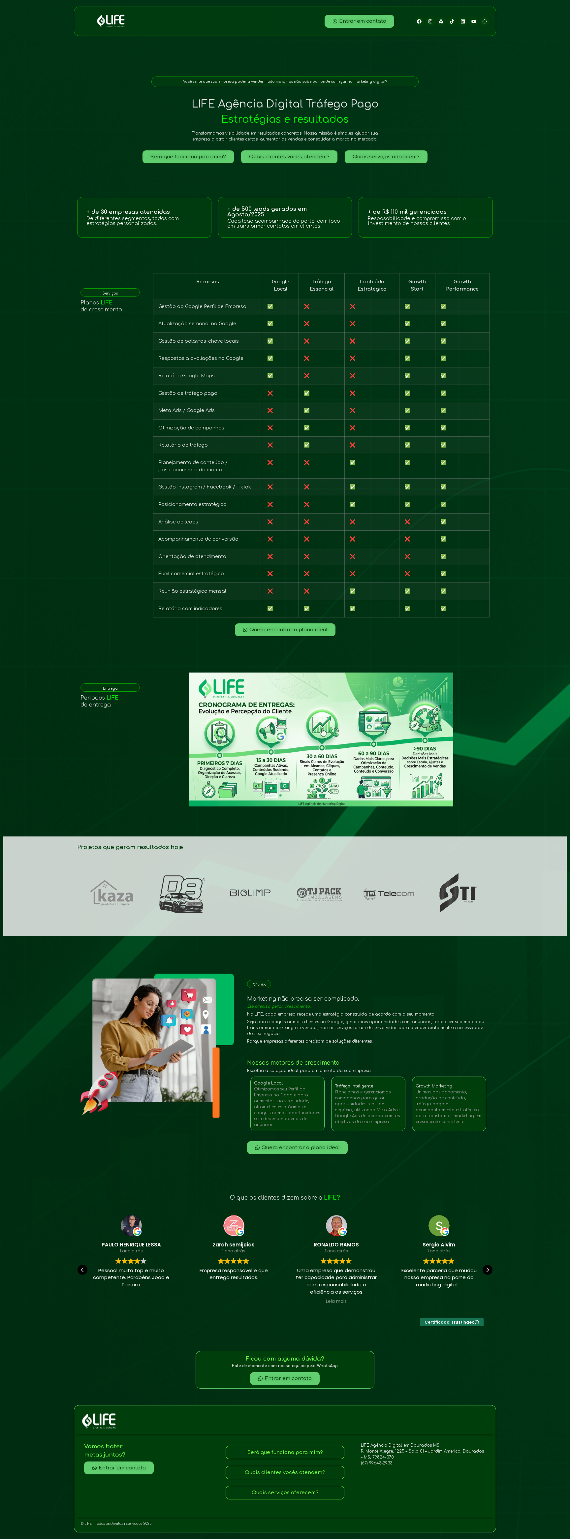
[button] (487, 1270)
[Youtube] (473, 21)
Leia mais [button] (233, 1301)
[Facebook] (419, 21)
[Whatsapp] (484, 21)
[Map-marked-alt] (441, 21)
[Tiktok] (452, 21)
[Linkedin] (462, 21)
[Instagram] (430, 21)
